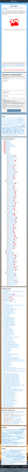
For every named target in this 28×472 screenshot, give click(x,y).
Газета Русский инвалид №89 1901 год (10, 358)
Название (5, 92)
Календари (10, 435)
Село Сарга (11, 169)
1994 (8, 133)
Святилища (15, 443)
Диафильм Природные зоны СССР (10, 388)
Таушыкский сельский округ (11, 284)
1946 (11, 125)
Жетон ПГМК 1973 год (7, 363)
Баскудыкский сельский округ (12, 256)
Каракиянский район (8, 180)
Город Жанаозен (10, 181)
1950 (17, 125)
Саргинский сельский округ (11, 168)
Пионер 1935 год (6, 315)
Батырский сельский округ (11, 258)
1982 (15, 131)
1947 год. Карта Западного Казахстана (10, 374)
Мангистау (8, 141)
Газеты (7, 431)
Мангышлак (8, 142)
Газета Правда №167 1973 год (9, 319)
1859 (4, 120)
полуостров (5, 461)
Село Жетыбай (11, 195)
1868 (8, 120)
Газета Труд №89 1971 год (8, 331)
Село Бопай (11, 206)
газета (5, 451)
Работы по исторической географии (10, 399)
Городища (13, 430)
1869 (10, 120)
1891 (23, 121)
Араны (14, 429)
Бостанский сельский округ (11, 189)
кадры (20, 454)
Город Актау (9, 250)
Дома (9, 432)
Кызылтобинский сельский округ (12, 265)
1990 (21, 132)
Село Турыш (11, 179)
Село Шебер (11, 246)
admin (16, 7)
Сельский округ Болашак (11, 204)
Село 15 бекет (11, 235)
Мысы (15, 440)
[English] (26, 466)
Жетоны (5, 433)
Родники (10, 443)
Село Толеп (11, 176)
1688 (8, 117)
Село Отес (11, 231)
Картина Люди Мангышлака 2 (9, 404)
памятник (17, 459)
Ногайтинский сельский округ (12, 164)
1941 (9, 125)
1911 (11, 124)
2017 (15, 135)
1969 (11, 128)
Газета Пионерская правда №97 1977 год (11, 381)
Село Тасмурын (12, 244)
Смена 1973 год (6, 290)
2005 (3, 135)
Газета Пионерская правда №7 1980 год (11, 376)
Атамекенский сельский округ (12, 254)
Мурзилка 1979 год (7, 387)
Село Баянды (11, 262)
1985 (3, 132)
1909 (7, 124)
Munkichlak (8, 152)
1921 (17, 124)
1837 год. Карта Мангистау (8, 311)
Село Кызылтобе (12, 268)
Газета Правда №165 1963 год (9, 325)
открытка (11, 459)
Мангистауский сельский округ (12, 269)
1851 (19, 119)
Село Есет (11, 163)
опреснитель (7, 459)
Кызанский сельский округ (11, 223)
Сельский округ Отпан (10, 233)
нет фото (4, 66)
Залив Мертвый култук (8, 294)
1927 (21, 124)
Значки (4, 435)
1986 (7, 132)
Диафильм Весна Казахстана (9, 395)
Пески (19, 442)
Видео (23, 429)
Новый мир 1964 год (7, 348)
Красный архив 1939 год (8, 355)
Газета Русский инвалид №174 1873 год (11, 344)
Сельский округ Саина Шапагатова (13, 281)
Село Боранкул (12, 160)
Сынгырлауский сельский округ (12, 171)
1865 (6, 120)
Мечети (13, 439)
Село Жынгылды (12, 222)
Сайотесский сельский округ (11, 230)
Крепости (19, 436)
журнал (14, 454)
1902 (19, 123)
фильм (15, 462)
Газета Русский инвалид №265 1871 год (11, 357)
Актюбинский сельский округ (11, 212)
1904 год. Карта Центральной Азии (10, 373)
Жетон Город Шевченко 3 (8, 349)
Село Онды (11, 227)
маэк (3, 458)
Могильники (6, 440)
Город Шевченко (10, 252)
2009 (9, 135)
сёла (7, 66)
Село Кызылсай (12, 183)
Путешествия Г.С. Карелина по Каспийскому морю (13, 295)
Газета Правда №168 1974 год (9, 318)
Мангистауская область (7, 140)
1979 (3, 131)
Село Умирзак (10, 253)
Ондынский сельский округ (11, 225)
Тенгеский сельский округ (11, 187)
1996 (10, 133)
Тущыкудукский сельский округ (12, 237)
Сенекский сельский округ (11, 207)
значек (17, 454)
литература (19, 455)
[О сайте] (1, 466)
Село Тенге (11, 188)
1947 (13, 125)
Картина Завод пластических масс (10, 403)
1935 (24, 124)
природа (10, 461)
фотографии (11, 463)
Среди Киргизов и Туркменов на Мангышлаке (12, 416)
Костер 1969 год (6, 356)
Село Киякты (11, 239)
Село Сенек (11, 208)
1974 (8, 130)
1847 (15, 119)
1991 (23, 132)
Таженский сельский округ (11, 173)
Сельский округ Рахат (10, 184)
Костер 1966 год (6, 366)
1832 (23, 117)
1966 (24, 127)
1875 (3, 121)
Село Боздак (11, 232)
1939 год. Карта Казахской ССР (9, 341)
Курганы (21, 438)
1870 (13, 120)
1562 (3, 117)
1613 (4, 117)
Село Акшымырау (12, 217)
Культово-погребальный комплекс (9, 438)
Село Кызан (11, 224)
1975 (12, 130)
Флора (11, 444)
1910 (10, 124)
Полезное (23, 442)
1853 (22, 119)
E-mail (4, 95)
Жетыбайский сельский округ (12, 193)
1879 (9, 121)
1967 (4, 128)
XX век (8, 450)
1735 (17, 117)
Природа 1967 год (6, 335)
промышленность (17, 461)
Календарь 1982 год (14, 424)
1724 (15, 117)
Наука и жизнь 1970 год (7, 327)
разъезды (24, 461)
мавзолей (4, 456)
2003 (22, 133)
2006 (4, 135)
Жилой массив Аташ (13, 277)
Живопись (11, 433)
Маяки (10, 439)
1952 (19, 125)
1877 (8, 121)
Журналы (18, 433)
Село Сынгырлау (12, 172)
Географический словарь (8, 310)
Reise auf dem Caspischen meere (9, 308)
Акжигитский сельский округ (11, 155)
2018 (17, 135)
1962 (11, 126)
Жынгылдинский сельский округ (12, 221)
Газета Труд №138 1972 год (8, 330)
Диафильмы (4, 432)
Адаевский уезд (9, 143)
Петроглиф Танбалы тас (17, 420)
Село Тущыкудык (12, 238)
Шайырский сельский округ (11, 240)
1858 (3, 120)
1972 (21, 128)
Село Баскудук (12, 228)
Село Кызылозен (12, 280)
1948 (15, 125)
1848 (17, 119)
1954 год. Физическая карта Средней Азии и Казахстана (14, 368)
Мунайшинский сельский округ (12, 201)
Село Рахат (11, 185)
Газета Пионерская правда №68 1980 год (11, 378)
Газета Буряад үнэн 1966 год (9, 334)
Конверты (14, 436)
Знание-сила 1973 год (7, 365)
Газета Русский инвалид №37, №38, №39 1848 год (13, 359)
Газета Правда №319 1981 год (9, 317)
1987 (11, 132)
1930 (22, 124)
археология (14, 450)
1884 (13, 121)
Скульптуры (21, 443)
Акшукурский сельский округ (11, 273)
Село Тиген (11, 241)
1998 (15, 133)
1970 (14, 128)
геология (8, 451)
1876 (6, 121)
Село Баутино (11, 278)
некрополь (14, 458)
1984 (22, 131)
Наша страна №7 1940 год (8, 406)
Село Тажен (11, 174)
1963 (14, 126)
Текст (4, 80)
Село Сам (10, 167)
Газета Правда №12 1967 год (9, 321)
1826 (21, 117)
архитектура (21, 450)
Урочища (4, 444)
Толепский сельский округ (11, 175)
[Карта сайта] (3, 466)
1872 (17, 120)
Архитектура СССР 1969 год (8, 397)
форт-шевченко (5, 463)
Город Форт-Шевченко (11, 272)
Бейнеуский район (8, 154)
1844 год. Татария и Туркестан (9, 313)
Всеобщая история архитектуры (9, 396)
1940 (8, 125)
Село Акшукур (11, 274)
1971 (17, 128)
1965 (20, 126)
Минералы (18, 439)
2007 (6, 135)
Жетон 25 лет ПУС (6, 351)
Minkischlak (8, 149)
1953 (20, 125)
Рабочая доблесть (6, 316)
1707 (10, 117)
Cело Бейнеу (11, 158)
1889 (19, 121)
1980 (7, 131)
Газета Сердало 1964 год (8, 332)
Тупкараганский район (8, 271)
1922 (19, 124)
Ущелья (8, 445)
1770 (19, 117)
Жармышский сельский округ (12, 219)
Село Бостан (11, 190)
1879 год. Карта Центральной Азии (10, 367)
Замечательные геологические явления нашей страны (14, 384)
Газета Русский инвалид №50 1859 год (10, 347)
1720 (12, 117)
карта (23, 454)
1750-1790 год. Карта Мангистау (9, 301)
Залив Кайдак (7, 297)
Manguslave (8, 150)
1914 (13, 124)
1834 (3, 119)
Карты (4, 436)
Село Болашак (11, 205)
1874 (23, 120)
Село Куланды (11, 197)
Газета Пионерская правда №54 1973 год (11, 375)
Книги (9, 436)
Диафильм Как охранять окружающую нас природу (13, 389)
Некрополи (7, 442)
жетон (11, 454)
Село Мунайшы (12, 203)
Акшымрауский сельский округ (12, 216)
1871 (15, 120)
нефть (3, 459)
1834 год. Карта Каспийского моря (10, 309)
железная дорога (6, 454)
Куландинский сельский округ (12, 196)
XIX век (5, 450)
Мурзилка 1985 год (7, 364)
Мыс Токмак (6, 303)
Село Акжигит (11, 156)
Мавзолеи (5, 439)
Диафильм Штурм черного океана (9, 394)
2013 (14, 135)
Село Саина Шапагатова (13, 282)
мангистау (23, 64)
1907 (3, 124)
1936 (3, 125)
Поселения (5, 443)
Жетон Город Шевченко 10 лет (9, 342)
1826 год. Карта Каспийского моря (10, 293)
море (10, 458)
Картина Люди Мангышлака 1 (9, 405)
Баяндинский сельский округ (11, 261)
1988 (14, 132)
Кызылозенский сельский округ (12, 279)
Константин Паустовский (8, 340)
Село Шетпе (11, 248)
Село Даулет (11, 264)
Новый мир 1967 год (7, 314)
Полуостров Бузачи (8, 298)
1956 (25, 125)
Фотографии (15, 444)
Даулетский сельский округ (11, 263)
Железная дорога (16, 432)
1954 (23, 125)
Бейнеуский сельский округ (11, 157)
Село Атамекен (12, 255)
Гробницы (21, 430)
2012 (11, 135)
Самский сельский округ (11, 166)
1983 (19, 131)
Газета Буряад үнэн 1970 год (9, 333)
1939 (5, 125)
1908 (5, 124)
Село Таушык (11, 285)
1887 (17, 121)
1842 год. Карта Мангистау (8, 398)
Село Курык (11, 200)
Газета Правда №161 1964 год (9, 324)
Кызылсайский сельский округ (12, 182)
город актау (13, 451)
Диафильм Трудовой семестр (9, 392)
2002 (19, 133)
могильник (6, 458)
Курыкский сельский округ (11, 199)
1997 (12, 133)
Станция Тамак (12, 417)
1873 (20, 120)
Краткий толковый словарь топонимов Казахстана (13, 305)
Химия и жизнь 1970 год (8, 339)
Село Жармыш (11, 220)
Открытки (15, 442)
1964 (17, 126)
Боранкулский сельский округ (12, 159)
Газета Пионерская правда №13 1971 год (11, 383)
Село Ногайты (11, 165)
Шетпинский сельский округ (11, 247)
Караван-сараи (15, 435)
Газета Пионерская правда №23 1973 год (11, 379)
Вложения (4, 99)
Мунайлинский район (8, 249)
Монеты (12, 440)
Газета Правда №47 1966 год (9, 322)
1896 (10, 122)
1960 (7, 126)
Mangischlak (8, 148)
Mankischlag (8, 147)
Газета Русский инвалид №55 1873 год (10, 346)
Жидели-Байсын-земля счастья (9, 299)
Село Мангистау (12, 270)
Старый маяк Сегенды (8, 306)
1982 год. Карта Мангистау (8, 402)
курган (13, 455)
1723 (14, 117)
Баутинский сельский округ (11, 276)
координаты (17, 64)
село (10, 66)
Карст (4, 302)
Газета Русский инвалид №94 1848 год (10, 354)
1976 (16, 130)
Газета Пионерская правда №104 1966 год (11, 386)
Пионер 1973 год (6, 326)
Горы (16, 430)
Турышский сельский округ (11, 177)
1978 (23, 130)
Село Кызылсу (11, 192)
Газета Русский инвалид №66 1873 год (10, 343)
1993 (5, 134)
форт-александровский (21, 462)
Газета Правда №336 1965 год (9, 323)
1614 (6, 117)
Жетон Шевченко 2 (6, 362)
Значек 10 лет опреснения (8, 338)
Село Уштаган (11, 215)
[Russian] (24, 466)
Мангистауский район (8, 211)
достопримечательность (15, 452)
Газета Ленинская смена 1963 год (9, 400)
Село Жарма (11, 214)
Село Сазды (11, 213)
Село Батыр (11, 260)
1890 (21, 121)
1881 (11, 121)
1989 (17, 132)
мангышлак (20, 457)
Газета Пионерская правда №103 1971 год (11, 382)
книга (3, 455)
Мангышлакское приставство (11, 146)
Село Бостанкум (12, 191)
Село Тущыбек (11, 236)
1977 (19, 130)
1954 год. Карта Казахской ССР (9, 370)
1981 (11, 131)
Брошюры (18, 429)
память (22, 459)
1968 (7, 128)
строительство (7, 462)
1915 (15, 124)
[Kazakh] (23, 466)
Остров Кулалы (7, 307)
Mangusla (7, 151)
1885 (15, 121)
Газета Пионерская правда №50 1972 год (11, 380)
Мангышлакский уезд (10, 144)
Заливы (23, 433)
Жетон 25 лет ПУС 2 (7, 350)
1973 (4, 129)
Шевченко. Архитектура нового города (16, 411)
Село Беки (11, 229)
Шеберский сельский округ (11, 245)
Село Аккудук (11, 209)
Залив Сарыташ (7, 300)
